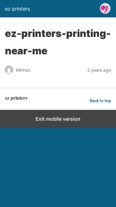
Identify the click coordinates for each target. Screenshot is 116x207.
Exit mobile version (58, 119)
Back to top (100, 100)
